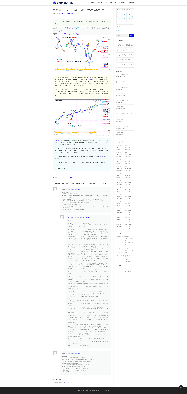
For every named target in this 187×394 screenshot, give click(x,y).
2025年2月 (118, 166)
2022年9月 (127, 198)
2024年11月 (128, 168)
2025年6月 (118, 161)
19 (122, 18)
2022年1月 (127, 208)
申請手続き (131, 2)
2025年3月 (127, 163)
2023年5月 (127, 189)
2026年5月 (127, 147)
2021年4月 (118, 219)
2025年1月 (127, 166)
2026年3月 (127, 149)
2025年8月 (118, 159)
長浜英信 (70, 217)
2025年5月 (127, 161)
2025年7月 (127, 159)
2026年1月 (127, 152)
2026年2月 (118, 152)
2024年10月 (119, 170)
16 (132, 16)
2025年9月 (127, 156)
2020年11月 (128, 224)
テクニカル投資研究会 (103, 390)
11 (120, 16)
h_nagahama (70, 13)
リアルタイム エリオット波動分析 (66, 177)
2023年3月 (127, 191)
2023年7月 (127, 187)
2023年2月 (118, 194)
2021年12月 (119, 210)
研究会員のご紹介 (109, 2)
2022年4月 (118, 205)
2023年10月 (119, 184)
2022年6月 (118, 203)
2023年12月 (119, 182)
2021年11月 (128, 210)
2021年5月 (127, 217)
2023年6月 (118, 189)
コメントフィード (120, 271)
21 (127, 18)
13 (124, 16)
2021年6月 (118, 217)
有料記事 (100, 2)
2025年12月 (119, 154)
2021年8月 (118, 215)
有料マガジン (119, 259)
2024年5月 (127, 175)
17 (117, 18)
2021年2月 (118, 222)
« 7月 (117, 30)
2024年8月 (118, 173)
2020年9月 (127, 226)
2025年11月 (128, 154)
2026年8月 (118, 145)
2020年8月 (118, 229)
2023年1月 (127, 194)
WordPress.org (128, 271)
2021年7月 (127, 215)
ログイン (66, 382)
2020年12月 (119, 224)
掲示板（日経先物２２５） (122, 74)
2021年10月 (119, 212)
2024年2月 (118, 180)
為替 (117, 261)
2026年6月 (118, 147)
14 (127, 16)
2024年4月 (118, 177)
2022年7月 (127, 201)
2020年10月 (119, 226)
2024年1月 (127, 180)
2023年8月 (118, 187)
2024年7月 (127, 173)
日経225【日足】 (120, 255)
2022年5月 (127, 203)
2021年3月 (127, 219)
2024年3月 (127, 177)
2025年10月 (119, 156)
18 (120, 18)
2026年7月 (127, 145)
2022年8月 (118, 201)
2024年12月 (119, 168)
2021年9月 (127, 212)
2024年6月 (118, 175)
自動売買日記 (128, 261)
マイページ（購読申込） (120, 2)
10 (117, 16)
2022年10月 (119, 198)
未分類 (126, 259)
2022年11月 (128, 196)
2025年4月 (118, 163)
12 (122, 16)
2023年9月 (127, 184)
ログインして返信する (77, 189)
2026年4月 (118, 149)
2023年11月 (128, 182)
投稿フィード (128, 269)
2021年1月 (127, 222)
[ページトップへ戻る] (180, 387)
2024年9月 (127, 170)
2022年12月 (119, 196)
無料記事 (93, 2)
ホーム (87, 2)
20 (124, 18)
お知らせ (127, 236)
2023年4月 (118, 191)
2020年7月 (127, 229)
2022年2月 (118, 208)
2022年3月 (127, 205)
